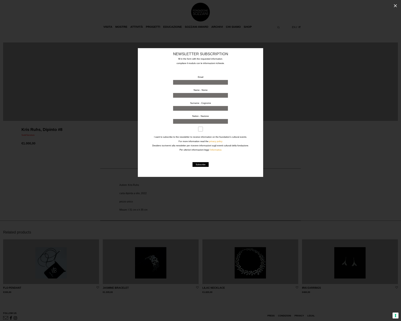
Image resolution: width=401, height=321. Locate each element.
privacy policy (215, 141)
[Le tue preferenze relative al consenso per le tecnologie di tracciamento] (395, 315)
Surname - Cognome (200, 103)
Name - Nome (201, 90)
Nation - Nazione (200, 116)
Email (200, 77)
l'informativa (215, 150)
